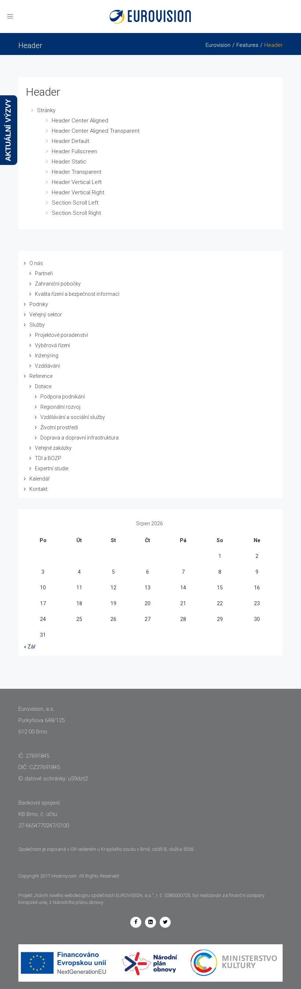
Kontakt (38, 489)
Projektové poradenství (61, 335)
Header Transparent (76, 172)
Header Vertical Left (77, 182)
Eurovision (218, 45)
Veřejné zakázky (53, 448)
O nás (36, 263)
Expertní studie (51, 468)
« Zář (30, 647)
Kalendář (39, 479)
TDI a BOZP (48, 458)
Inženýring (46, 356)
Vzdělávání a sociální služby (72, 417)
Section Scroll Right (76, 213)
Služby (37, 325)
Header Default (70, 141)
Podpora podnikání (62, 397)
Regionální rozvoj (60, 407)
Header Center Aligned (80, 120)
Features (247, 45)
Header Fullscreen (74, 151)
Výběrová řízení (52, 345)
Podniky (38, 304)
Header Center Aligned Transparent (95, 131)
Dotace (43, 386)
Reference (40, 376)
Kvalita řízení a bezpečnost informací (77, 294)
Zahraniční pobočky (58, 284)
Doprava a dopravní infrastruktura (79, 438)
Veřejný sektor (45, 314)
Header (43, 91)
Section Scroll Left (75, 202)
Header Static (69, 161)
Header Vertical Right (78, 192)
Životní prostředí (59, 427)
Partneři (44, 273)
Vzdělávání (47, 366)
